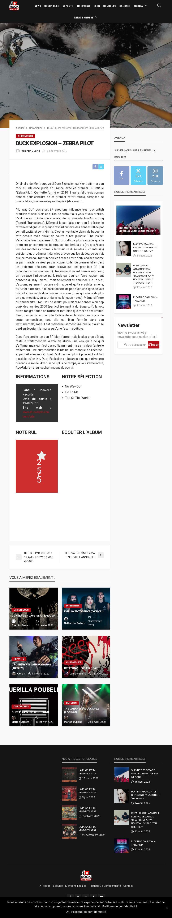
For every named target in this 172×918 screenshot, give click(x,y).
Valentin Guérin (30, 150)
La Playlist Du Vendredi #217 (87, 772)
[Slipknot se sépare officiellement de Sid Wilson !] (138, 220)
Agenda (138, 6)
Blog (97, 6)
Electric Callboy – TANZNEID (145, 299)
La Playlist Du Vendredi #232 (87, 810)
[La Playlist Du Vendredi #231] (69, 831)
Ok (67, 911)
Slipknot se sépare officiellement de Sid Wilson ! (137, 230)
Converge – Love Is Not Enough (33, 615)
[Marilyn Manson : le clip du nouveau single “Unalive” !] (123, 248)
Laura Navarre (78, 673)
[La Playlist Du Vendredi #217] (69, 774)
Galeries (124, 6)
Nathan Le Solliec (74, 623)
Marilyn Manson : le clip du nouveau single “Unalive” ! (145, 248)
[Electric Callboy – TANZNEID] (123, 301)
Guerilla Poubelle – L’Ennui (31, 712)
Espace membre (83, 17)
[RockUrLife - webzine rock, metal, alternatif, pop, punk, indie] (14, 5)
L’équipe (58, 885)
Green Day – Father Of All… (82, 668)
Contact (128, 885)
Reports (68, 6)
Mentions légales (75, 885)
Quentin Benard (21, 625)
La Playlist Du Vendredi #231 (87, 828)
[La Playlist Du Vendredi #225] (69, 793)
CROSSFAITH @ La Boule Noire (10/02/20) (31, 666)
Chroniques (51, 6)
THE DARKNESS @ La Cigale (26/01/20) (81, 710)
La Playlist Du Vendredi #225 (87, 791)
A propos (45, 885)
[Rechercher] (159, 5)
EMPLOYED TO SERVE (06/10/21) (83, 611)
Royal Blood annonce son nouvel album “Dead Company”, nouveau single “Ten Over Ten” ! (143, 274)
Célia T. (21, 673)
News (37, 6)
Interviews (83, 6)
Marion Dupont (20, 721)
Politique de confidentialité (105, 885)
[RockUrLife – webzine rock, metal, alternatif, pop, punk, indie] (86, 875)
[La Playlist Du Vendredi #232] (69, 812)
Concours (109, 6)
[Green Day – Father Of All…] (86, 657)
